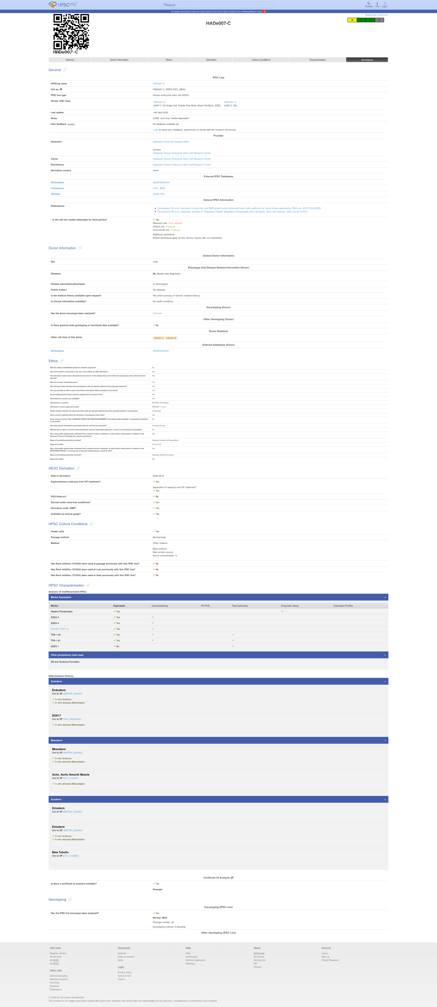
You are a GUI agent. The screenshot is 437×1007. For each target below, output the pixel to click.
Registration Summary (376, 14)
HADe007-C (159, 83)
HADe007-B (159, 102)
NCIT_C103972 (70, 778)
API (255, 963)
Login (384, 6)
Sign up (325, 956)
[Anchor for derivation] (77, 468)
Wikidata (55, 194)
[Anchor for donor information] (79, 247)
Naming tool (260, 960)
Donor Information (119, 59)
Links (120, 960)
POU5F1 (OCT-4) (60, 628)
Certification (192, 956)
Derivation (211, 59)
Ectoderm (56, 799)
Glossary (190, 963)
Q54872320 (159, 194)
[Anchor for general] (64, 69)
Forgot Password (330, 960)
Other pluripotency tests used (67, 654)
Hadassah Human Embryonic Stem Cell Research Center (182, 153)
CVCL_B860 (159, 188)
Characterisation (317, 59)
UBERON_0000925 (72, 693)
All (54, 960)
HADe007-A (230, 102)
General (70, 59)
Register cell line (58, 953)
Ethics (169, 59)
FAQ (188, 953)
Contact (258, 966)
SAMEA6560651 (161, 350)
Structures (259, 956)
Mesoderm (56, 740)
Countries (54, 982)
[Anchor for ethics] (61, 360)
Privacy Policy (248, 11)
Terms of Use (124, 975)
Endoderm (56, 681)
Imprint (121, 979)
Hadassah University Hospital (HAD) (171, 141)
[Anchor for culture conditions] (90, 523)
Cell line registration (195, 960)
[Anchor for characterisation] (87, 585)
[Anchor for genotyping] (69, 899)
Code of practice (126, 956)
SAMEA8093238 (161, 182)
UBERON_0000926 (72, 752)
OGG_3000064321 (72, 719)
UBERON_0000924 (72, 811)
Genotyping (367, 59)
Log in (325, 953)
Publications (56, 989)
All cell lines (55, 956)
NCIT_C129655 (70, 855)
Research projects (59, 979)
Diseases (54, 986)
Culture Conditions (261, 59)
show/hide (71, 124)
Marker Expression (61, 597)
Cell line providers (59, 975)
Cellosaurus (57, 188)
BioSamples (57, 182)
